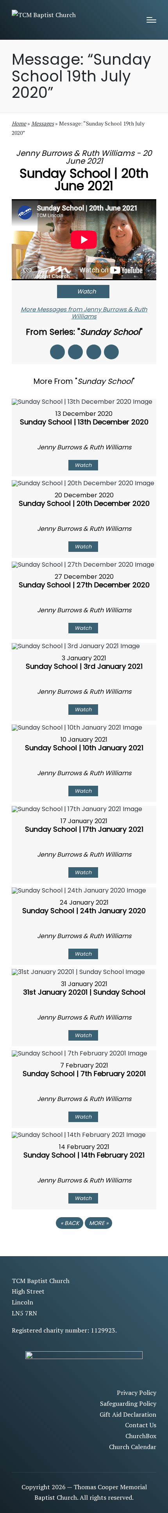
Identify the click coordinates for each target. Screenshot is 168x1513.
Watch (86, 291)
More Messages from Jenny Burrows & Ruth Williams (84, 312)
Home (19, 123)
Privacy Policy (136, 1392)
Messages (42, 123)
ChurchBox (140, 1436)
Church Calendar (132, 1446)
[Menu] (151, 20)
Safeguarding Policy (128, 1403)
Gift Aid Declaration (128, 1414)
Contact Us (140, 1425)
